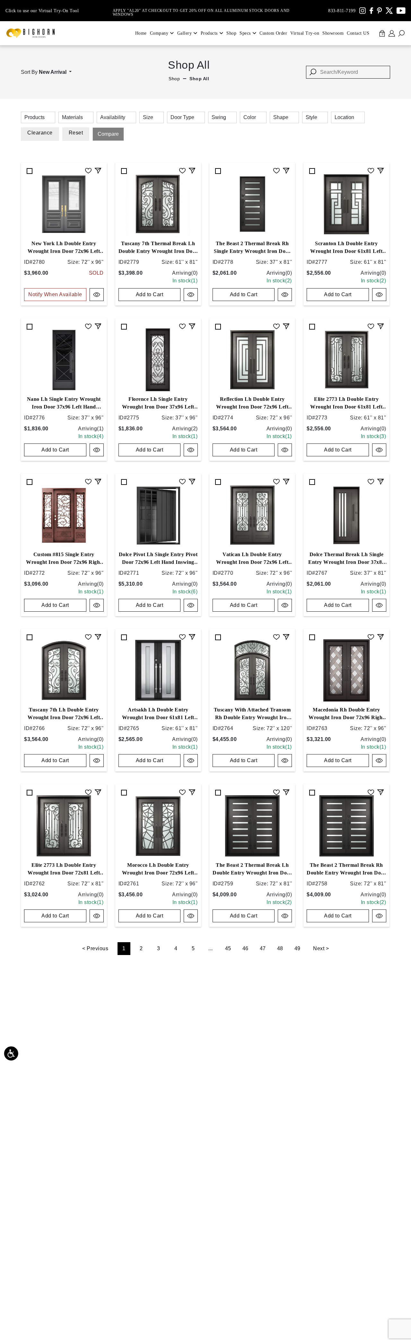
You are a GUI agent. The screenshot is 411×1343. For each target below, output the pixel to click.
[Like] (88, 170)
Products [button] (34, 117)
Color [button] (249, 117)
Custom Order (273, 33)
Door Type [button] (182, 117)
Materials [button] (72, 117)
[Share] (98, 170)
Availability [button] (112, 117)
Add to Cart (149, 294)
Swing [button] (219, 117)
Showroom (333, 33)
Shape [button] (280, 117)
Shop (231, 33)
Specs (245, 33)
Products (209, 33)
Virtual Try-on (304, 33)
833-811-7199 (341, 10)
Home (141, 33)
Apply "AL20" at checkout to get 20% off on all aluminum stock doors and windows (201, 11)
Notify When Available (55, 294)
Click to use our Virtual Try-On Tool (42, 10)
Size (148, 117)
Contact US (358, 33)
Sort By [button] (43, 72)
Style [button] (311, 117)
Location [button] (344, 117)
